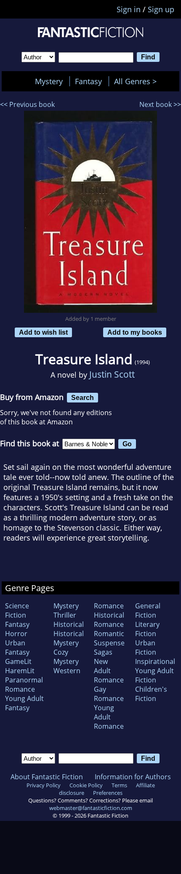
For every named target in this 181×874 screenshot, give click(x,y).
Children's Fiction (151, 694)
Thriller (64, 615)
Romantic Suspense (109, 638)
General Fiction (147, 610)
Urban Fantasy (17, 647)
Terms (119, 785)
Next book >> (160, 104)
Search (82, 397)
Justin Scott (112, 374)
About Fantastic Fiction (47, 776)
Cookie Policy (86, 785)
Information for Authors (133, 776)
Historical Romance (109, 619)
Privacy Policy (44, 785)
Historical (68, 624)
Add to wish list (43, 332)
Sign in (129, 9)
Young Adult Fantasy (24, 703)
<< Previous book (27, 104)
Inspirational (155, 661)
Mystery (49, 81)
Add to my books (134, 332)
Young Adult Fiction (154, 675)
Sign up (161, 9)
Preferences (107, 793)
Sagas (103, 652)
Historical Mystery (68, 638)
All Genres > (137, 81)
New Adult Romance (109, 671)
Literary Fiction (147, 629)
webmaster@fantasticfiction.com (90, 808)
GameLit (18, 661)
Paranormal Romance (24, 684)
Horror (16, 633)
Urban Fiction (145, 647)
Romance (109, 605)
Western (66, 670)
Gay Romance (109, 694)
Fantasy (88, 81)
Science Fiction (17, 610)
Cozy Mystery (66, 657)
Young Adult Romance (109, 717)
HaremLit (20, 670)
